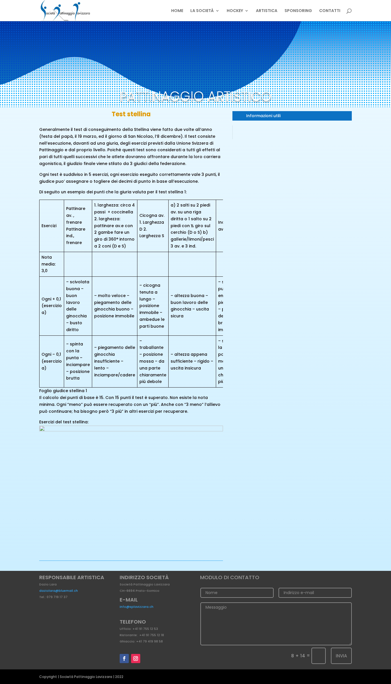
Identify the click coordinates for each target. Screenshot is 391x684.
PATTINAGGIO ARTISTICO (195, 96)
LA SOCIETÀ (202, 11)
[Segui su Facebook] (124, 658)
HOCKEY (235, 11)
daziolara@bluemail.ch (58, 590)
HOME (177, 11)
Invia (341, 656)
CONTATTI (329, 11)
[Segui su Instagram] (135, 658)
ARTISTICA (266, 11)
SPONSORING (298, 11)
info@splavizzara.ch (136, 606)
